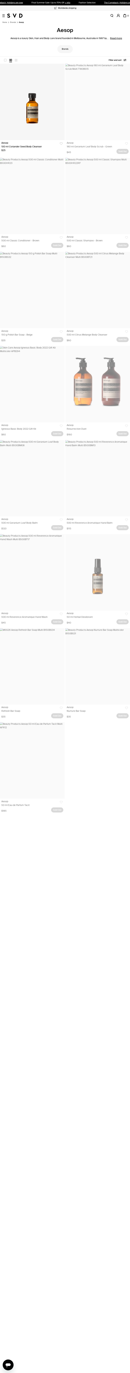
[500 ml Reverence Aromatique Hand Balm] (97, 478)
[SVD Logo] (15, 16)
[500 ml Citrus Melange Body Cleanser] (97, 290)
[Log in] (118, 15)
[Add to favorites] (61, 143)
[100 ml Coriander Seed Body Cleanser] (32, 102)
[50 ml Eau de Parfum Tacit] (32, 760)
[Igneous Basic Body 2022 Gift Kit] (32, 384)
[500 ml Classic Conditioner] (32, 196)
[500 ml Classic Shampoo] (97, 196)
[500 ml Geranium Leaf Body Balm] (32, 478)
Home (4, 22)
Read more (116, 38)
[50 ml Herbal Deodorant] (97, 572)
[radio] (5, 60)
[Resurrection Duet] (97, 384)
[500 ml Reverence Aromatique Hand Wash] (32, 572)
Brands (13, 22)
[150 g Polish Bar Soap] (32, 290)
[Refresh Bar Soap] (32, 666)
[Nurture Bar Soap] (97, 666)
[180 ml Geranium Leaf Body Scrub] (97, 102)
